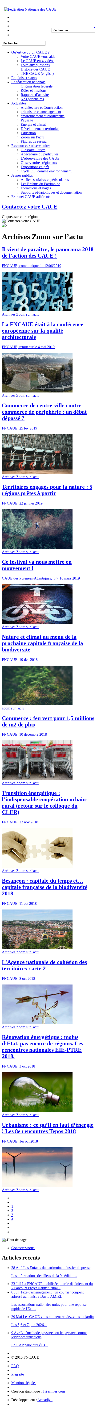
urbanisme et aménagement (41, 112)
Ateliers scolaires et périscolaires (45, 180)
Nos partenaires (32, 99)
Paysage (27, 120)
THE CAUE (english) (37, 73)
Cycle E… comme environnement (46, 171)
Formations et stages (36, 188)
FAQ (15, 1366)
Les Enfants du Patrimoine (40, 184)
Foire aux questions (35, 65)
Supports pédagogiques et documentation (51, 192)
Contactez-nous (23, 1248)
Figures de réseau (34, 141)
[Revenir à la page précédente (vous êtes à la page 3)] (11, 1223)
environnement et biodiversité (43, 116)
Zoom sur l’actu (32, 137)
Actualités (18, 103)
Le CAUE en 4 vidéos (37, 61)
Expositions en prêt (35, 167)
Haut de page (17, 1240)
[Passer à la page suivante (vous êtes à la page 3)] (11, 1228)
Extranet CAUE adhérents (30, 197)
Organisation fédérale (37, 86)
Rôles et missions (33, 90)
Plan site (17, 1374)
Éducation (28, 133)
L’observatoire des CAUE (40, 158)
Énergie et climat (33, 124)
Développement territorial (40, 129)
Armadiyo (45, 1400)
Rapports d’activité (35, 95)
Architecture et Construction (42, 107)
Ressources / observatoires (30, 146)
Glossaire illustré (33, 150)
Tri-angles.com (54, 1391)
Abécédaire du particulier (39, 154)
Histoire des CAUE (35, 69)
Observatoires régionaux (39, 163)
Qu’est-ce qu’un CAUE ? (30, 52)
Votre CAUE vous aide (38, 56)
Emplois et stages (24, 78)
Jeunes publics (22, 175)
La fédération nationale (28, 82)
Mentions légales (23, 1383)
